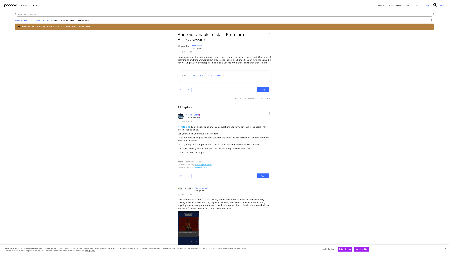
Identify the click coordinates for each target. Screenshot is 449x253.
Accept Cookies (361, 249)
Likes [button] (182, 90)
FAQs (442, 5)
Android (46, 20)
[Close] (445, 248)
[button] (269, 34)
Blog (417, 5)
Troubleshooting (217, 75)
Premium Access (198, 75)
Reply (263, 89)
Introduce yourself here (203, 165)
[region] (224, 249)
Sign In (429, 5)
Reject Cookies (345, 249)
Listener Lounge (394, 5)
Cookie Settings (328, 249)
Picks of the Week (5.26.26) (199, 167)
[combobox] (224, 14)
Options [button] (431, 20)
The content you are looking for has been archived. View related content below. (55, 26)
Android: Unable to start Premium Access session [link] (71, 20)
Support (380, 5)
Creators (408, 5)
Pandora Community (22, 5)
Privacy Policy (90, 250)
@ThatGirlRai (184, 126)
